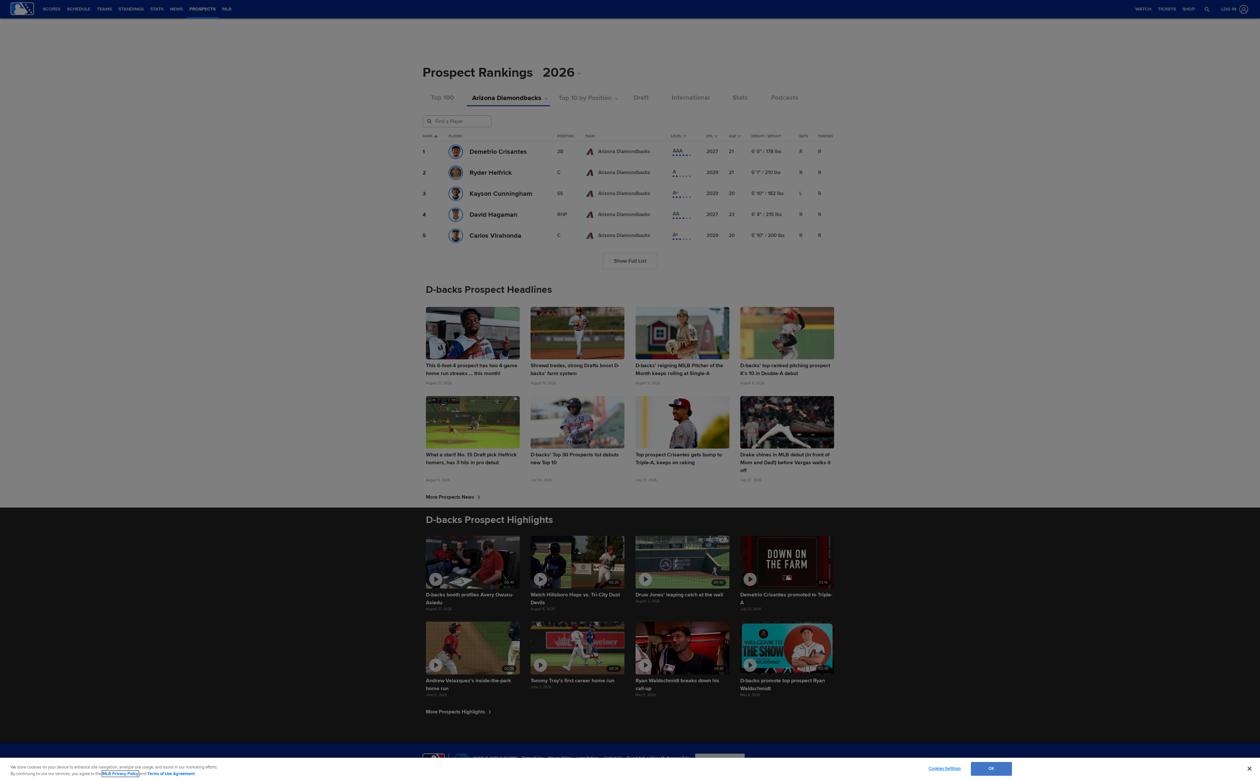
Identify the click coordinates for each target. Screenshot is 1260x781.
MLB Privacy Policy (120, 773)
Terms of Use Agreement (171, 773)
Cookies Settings (945, 768)
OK (991, 768)
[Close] (1249, 768)
